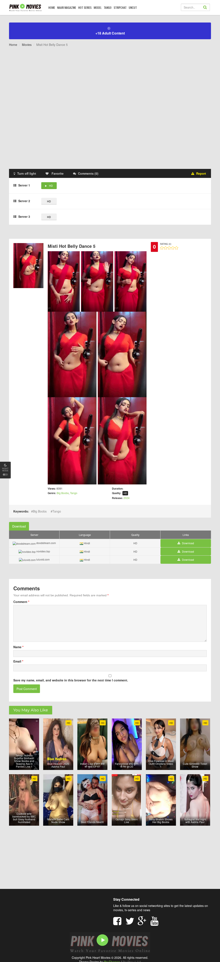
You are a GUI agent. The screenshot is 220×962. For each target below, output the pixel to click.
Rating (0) (165, 243)
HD (51, 185)
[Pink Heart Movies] (25, 7)
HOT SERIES (85, 7)
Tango (108, 7)
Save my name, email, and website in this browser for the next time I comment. (70, 680)
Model (98, 7)
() (88, 173)
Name (18, 647)
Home (13, 44)
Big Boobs (63, 493)
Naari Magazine (66, 7)
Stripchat (120, 7)
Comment (21, 602)
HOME (51, 7)
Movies (27, 44)
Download (19, 526)
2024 (127, 498)
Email (18, 661)
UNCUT (133, 7)
